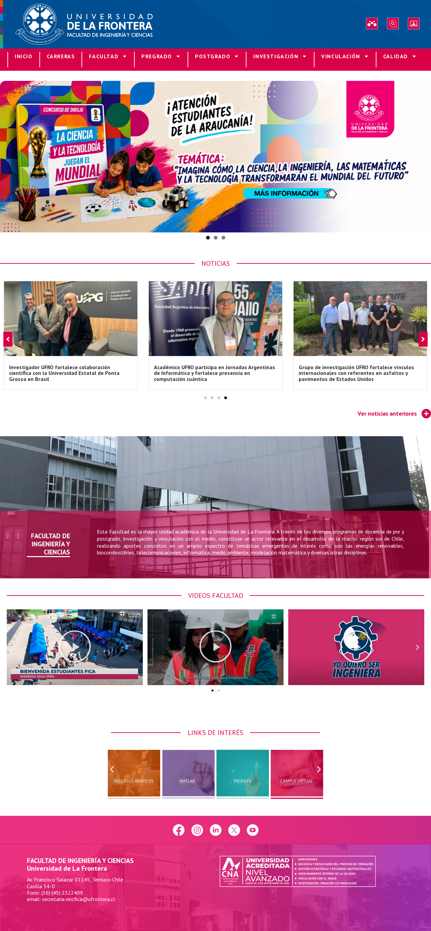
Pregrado (156, 56)
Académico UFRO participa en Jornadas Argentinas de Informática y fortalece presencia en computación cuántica (69, 372)
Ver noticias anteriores (387, 413)
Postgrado (212, 56)
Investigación (275, 56)
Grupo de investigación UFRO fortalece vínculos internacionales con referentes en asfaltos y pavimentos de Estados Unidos (211, 372)
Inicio (24, 56)
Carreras (61, 56)
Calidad (395, 56)
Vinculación (340, 56)
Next (423, 155)
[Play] (75, 647)
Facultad (104, 56)
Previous (8, 155)
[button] (205, 397)
